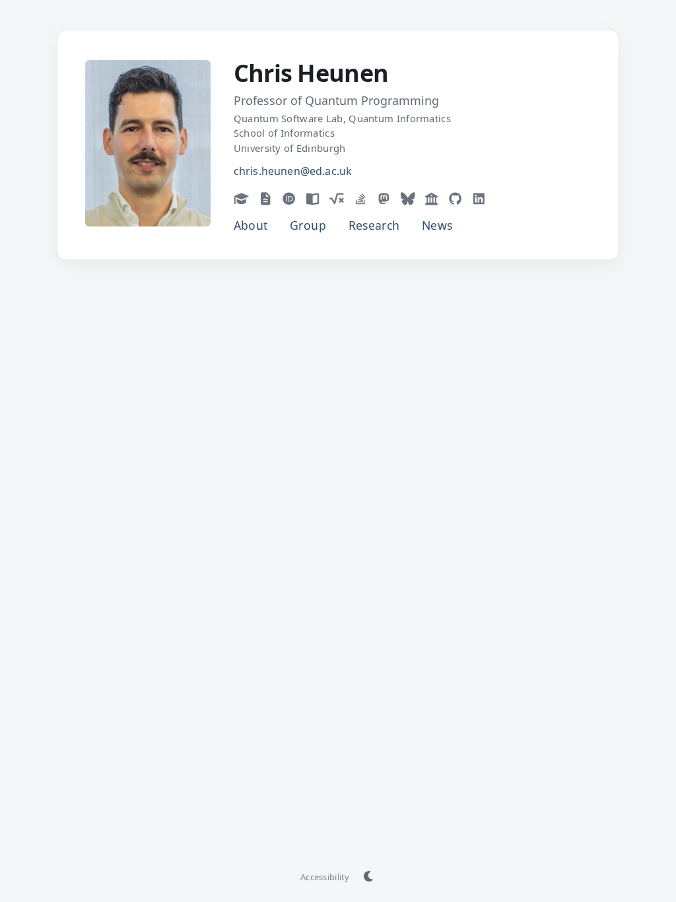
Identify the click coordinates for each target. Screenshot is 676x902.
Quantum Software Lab (288, 118)
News (437, 225)
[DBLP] (313, 198)
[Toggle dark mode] (369, 877)
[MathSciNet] (337, 198)
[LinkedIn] (479, 198)
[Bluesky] (408, 198)
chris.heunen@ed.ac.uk (293, 171)
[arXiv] (265, 198)
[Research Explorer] (432, 198)
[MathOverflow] (360, 198)
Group (308, 225)
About (251, 225)
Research (374, 225)
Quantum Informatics (400, 118)
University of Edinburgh (290, 148)
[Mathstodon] (384, 198)
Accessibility (324, 877)
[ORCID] (289, 198)
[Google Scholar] (242, 198)
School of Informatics (284, 132)
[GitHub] (455, 198)
